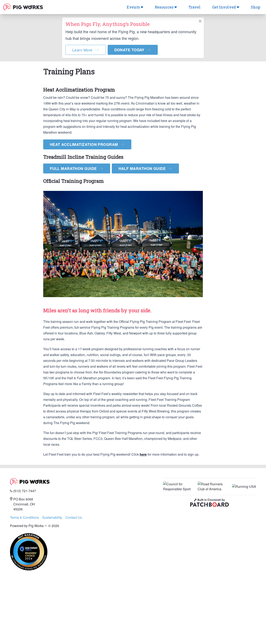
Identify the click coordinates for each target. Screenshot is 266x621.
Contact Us (73, 517)
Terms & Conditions (24, 517)
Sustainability (52, 517)
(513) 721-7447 (24, 490)
